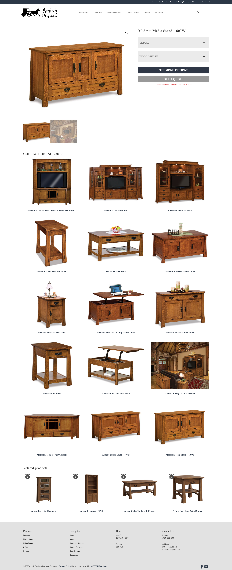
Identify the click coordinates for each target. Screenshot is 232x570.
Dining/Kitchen (114, 12)
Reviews (195, 2)
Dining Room (28, 539)
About (154, 2)
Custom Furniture (166, 2)
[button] (126, 32)
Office (147, 12)
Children (98, 12)
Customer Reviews (77, 543)
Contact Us (206, 2)
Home (72, 535)
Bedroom (83, 12)
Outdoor (159, 12)
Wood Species (148, 56)
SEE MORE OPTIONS (173, 70)
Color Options (182, 2)
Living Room (133, 12)
